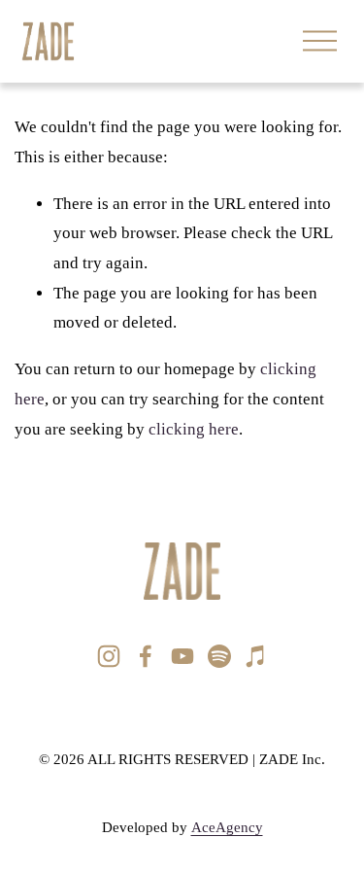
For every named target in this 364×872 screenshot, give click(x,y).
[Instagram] (108, 656)
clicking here (194, 429)
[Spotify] (219, 656)
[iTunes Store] (256, 656)
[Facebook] (145, 656)
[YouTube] (182, 656)
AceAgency (227, 827)
